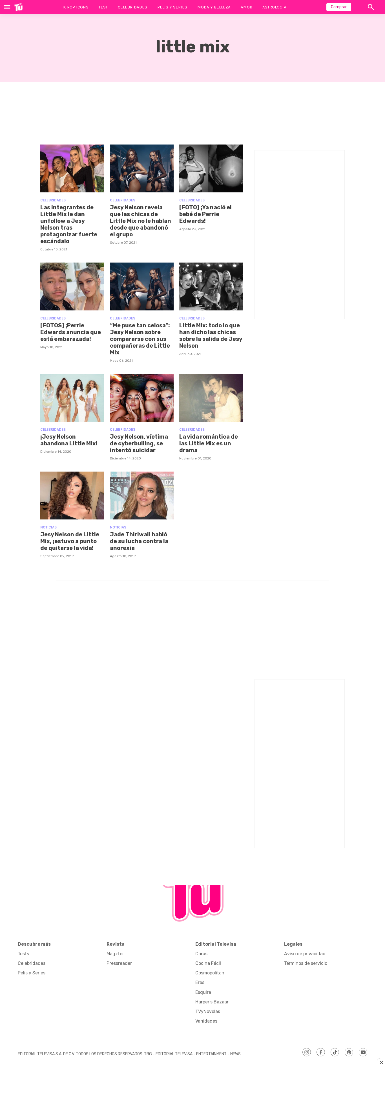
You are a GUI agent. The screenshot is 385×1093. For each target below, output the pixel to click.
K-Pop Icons (75, 7)
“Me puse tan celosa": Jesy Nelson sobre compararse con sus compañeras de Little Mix (140, 339)
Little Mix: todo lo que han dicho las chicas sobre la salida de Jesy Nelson (210, 335)
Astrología (274, 7)
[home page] (18, 7)
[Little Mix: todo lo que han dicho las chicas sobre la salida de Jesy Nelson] (211, 286)
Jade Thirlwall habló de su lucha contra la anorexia (139, 541)
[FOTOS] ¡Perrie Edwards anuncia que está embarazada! (70, 332)
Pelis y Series (172, 7)
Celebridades (132, 7)
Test (103, 7)
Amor (246, 7)
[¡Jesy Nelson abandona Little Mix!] (72, 398)
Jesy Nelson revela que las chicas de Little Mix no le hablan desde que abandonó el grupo (140, 221)
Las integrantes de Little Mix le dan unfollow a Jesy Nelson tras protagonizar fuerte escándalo (68, 224)
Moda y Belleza (214, 7)
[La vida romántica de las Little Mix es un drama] (211, 398)
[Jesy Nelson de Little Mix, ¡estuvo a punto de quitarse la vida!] (72, 495)
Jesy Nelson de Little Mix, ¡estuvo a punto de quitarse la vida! (69, 541)
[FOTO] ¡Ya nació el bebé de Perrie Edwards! (205, 214)
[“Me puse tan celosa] (142, 286)
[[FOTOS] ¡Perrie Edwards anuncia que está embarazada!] (72, 286)
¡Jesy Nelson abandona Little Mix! (69, 440)
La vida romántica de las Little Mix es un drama (208, 443)
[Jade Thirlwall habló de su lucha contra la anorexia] (142, 495)
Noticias (48, 527)
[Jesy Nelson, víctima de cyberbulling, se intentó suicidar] (142, 398)
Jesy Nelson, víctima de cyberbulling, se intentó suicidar (139, 443)
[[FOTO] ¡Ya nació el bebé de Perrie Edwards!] (211, 168)
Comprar (339, 7)
